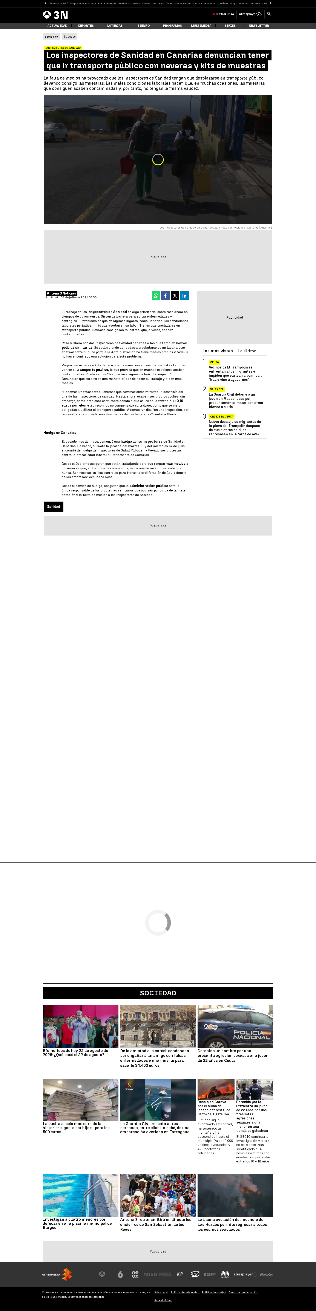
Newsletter (259, 26)
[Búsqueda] (269, 14)
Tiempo (143, 26)
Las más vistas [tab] (217, 351)
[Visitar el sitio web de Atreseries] (180, 1274)
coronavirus (89, 316)
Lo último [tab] (247, 351)
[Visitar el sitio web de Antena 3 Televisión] (105, 1274)
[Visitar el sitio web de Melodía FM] (225, 1274)
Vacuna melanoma (204, 3)
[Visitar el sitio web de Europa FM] (210, 1274)
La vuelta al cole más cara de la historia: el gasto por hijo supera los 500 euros (76, 1128)
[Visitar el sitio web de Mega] (165, 1274)
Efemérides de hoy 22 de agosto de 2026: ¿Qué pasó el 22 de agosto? (75, 1052)
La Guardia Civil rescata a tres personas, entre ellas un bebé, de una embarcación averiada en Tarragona (155, 1128)
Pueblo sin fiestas (129, 3)
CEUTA (214, 362)
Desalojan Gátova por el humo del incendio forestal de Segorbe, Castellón (214, 1108)
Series (230, 26)
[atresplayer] (250, 14)
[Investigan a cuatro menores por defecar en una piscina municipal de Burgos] (80, 1195)
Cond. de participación (243, 1292)
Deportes (86, 26)
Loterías (115, 26)
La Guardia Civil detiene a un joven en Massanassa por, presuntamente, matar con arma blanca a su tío (236, 401)
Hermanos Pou (259, 3)
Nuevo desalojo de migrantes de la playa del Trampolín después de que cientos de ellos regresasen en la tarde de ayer (235, 428)
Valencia (217, 389)
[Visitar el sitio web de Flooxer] (266, 1274)
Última (225, 14)
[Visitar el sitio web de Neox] (135, 1274)
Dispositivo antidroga (83, 3)
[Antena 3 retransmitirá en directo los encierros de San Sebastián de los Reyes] (158, 1195)
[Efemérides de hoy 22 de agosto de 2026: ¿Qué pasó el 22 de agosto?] (80, 1026)
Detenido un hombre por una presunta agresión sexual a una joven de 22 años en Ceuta (233, 1055)
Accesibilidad (163, 1300)
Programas (172, 26)
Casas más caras (153, 3)
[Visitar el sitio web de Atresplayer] (246, 1274)
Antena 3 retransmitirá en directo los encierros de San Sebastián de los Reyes (155, 1224)
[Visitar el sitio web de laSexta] (120, 1274)
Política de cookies (214, 1292)
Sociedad (158, 993)
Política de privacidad (185, 1292)
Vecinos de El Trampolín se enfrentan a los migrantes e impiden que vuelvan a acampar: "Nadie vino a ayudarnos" (235, 373)
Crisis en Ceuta (221, 416)
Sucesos (70, 36)
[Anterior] (45, 3)
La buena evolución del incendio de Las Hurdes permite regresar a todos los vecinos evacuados (232, 1224)
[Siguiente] (270, 3)
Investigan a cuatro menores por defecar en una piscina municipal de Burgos (77, 1223)
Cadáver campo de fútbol (233, 3)
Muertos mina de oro (178, 3)
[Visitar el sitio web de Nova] (150, 1274)
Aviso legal (161, 1292)
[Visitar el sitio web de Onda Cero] (195, 1274)
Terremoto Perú (59, 3)
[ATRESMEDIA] (57, 1274)
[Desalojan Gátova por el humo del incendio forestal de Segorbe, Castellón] (216, 1089)
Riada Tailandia (107, 3)
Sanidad (53, 507)
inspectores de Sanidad (162, 441)
